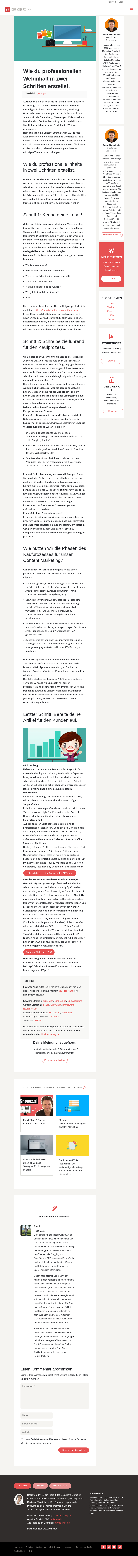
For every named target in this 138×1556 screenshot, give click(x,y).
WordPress (36, 1088)
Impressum (68, 1547)
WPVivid (39, 1020)
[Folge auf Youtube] (114, 1547)
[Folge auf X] (109, 1547)
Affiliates (29, 1547)
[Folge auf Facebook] (103, 1547)
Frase (46, 1005)
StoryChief (55, 1005)
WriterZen (48, 1001)
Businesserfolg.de (50, 1034)
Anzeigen (42, 93)
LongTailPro (60, 1001)
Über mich (22, 1486)
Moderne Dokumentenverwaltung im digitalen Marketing (72, 1123)
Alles (25, 1088)
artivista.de (56, 1519)
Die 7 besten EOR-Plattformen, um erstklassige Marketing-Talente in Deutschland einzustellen (71, 1167)
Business (61, 1088)
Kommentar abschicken (73, 1450)
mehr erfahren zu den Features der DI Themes (49, 873)
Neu (111, 303)
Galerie (111, 278)
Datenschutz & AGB (83, 1547)
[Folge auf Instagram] (120, 1547)
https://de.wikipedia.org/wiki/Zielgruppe (57, 310)
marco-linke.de (62, 1523)
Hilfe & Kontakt (60, 1486)
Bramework (68, 1005)
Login (121, 2)
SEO (69, 1088)
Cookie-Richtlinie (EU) (23, 1551)
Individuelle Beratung (112, 234)
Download (113, 411)
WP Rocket (54, 1012)
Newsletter (18, 1547)
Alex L (37, 1226)
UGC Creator (54, 1547)
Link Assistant (75, 1001)
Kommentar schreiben (54, 1060)
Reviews (78, 1088)
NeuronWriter (30, 1008)
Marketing (49, 1088)
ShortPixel (66, 1012)
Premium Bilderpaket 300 (39, 952)
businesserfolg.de (62, 1515)
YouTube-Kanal (66, 991)
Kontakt (112, 2)
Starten (111, 361)
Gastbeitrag (41, 1547)
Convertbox (55, 1016)
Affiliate (40, 1486)
